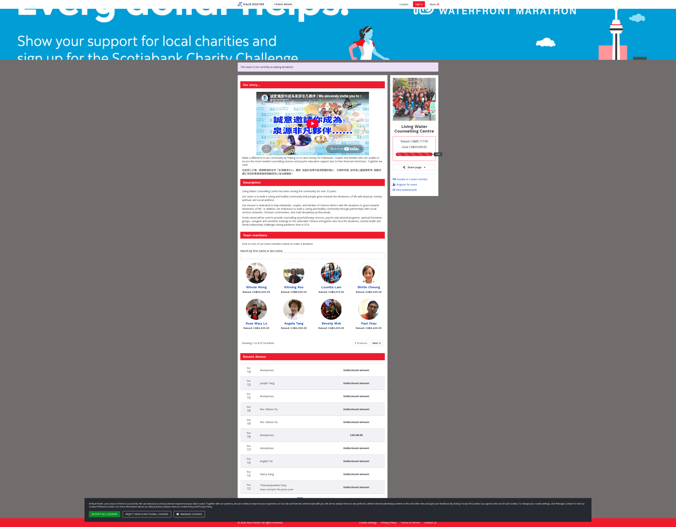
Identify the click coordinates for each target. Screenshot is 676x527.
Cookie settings (368, 522)
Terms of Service (410, 522)
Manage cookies (191, 514)
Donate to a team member (412, 179)
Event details (284, 4)
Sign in (419, 4)
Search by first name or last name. (261, 251)
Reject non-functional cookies (147, 514)
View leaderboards (406, 189)
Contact (403, 4)
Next (376, 343)
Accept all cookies (104, 514)
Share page (414, 167)
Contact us (430, 522)
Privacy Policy (388, 522)
